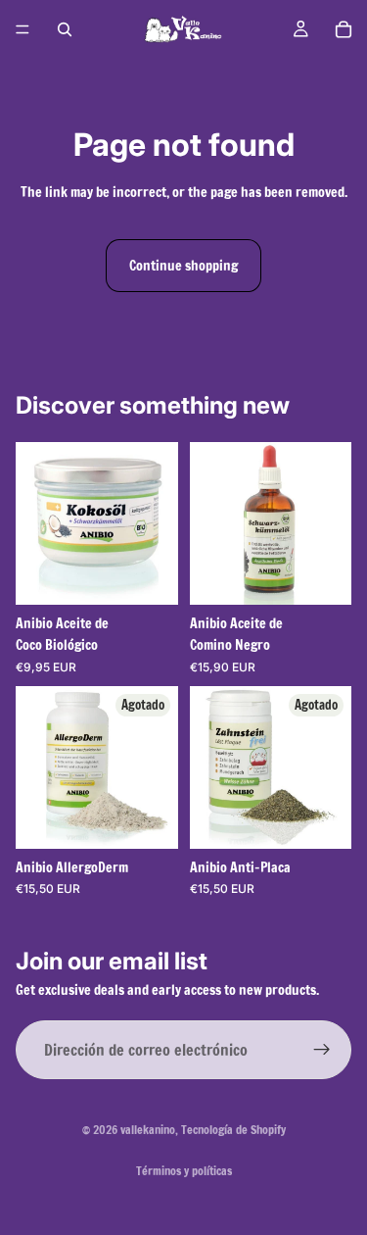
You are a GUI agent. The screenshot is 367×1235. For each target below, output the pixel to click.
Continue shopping (183, 265)
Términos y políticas (184, 1170)
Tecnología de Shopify (233, 1129)
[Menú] (22, 29)
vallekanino (147, 1129)
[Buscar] (64, 29)
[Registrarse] (322, 1050)
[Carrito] (343, 29)
